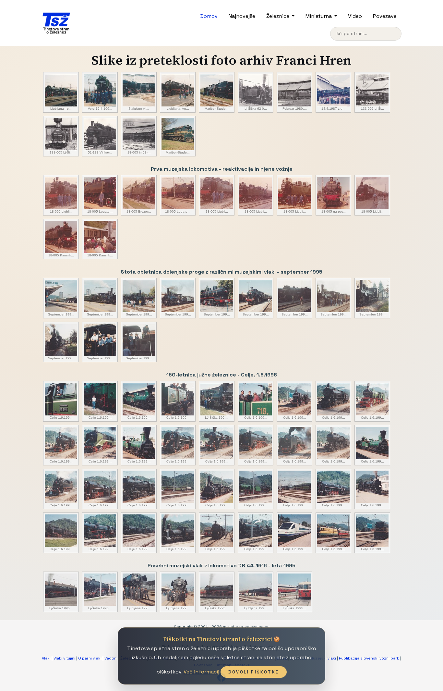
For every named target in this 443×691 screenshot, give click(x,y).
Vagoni (110, 658)
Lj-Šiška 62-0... (256, 108)
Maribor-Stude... (217, 108)
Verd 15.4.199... (100, 108)
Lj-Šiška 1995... (61, 608)
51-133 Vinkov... (100, 152)
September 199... (61, 314)
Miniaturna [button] (319, 16)
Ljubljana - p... (61, 108)
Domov (209, 16)
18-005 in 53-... (138, 152)
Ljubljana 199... (138, 608)
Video (355, 16)
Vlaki (46, 658)
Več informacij (201, 671)
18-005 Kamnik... (61, 255)
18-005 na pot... (333, 211)
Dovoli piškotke (253, 672)
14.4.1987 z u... (333, 108)
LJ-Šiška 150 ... (216, 417)
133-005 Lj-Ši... (372, 108)
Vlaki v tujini (64, 658)
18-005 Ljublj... (61, 211)
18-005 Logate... (100, 211)
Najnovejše (242, 16)
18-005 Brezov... (138, 211)
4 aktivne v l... (138, 108)
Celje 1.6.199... (61, 417)
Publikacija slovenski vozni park (369, 658)
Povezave (385, 16)
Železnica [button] (278, 16)
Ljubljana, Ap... (178, 108)
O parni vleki (90, 658)
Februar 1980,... (294, 108)
